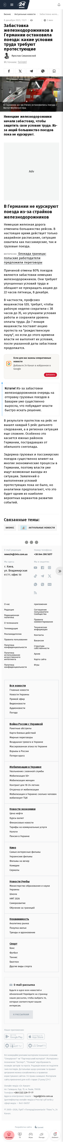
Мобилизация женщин (22, 780)
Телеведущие (11, 629)
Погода (13, 712)
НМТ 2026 (15, 898)
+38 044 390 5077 (43, 554)
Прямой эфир (17, 699)
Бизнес (8, 14)
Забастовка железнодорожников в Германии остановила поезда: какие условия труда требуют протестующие (49, 14)
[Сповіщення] (59, 5)
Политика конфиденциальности (15, 646)
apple (37, 1037)
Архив (37, 654)
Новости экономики (22, 809)
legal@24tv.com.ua (43, 1096)
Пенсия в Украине (20, 836)
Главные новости (19, 690)
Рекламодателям (13, 634)
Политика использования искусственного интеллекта (12, 656)
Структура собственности (41, 647)
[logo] (22, 4)
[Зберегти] (54, 71)
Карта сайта (40, 659)
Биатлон (14, 961)
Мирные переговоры (21, 737)
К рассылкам (21, 1014)
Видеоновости (18, 703)
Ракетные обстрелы (20, 728)
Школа (13, 894)
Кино (13, 847)
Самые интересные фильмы (25, 852)
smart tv (14, 1046)
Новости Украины (19, 694)
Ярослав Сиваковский (24, 56)
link (35, 567)
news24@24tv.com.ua (16, 554)
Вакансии (39, 641)
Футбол (14, 952)
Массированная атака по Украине (28, 746)
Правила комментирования (43, 621)
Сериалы (14, 870)
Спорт (13, 943)
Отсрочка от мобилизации (24, 789)
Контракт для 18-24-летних (24, 785)
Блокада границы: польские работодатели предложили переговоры (25, 258)
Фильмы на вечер (19, 861)
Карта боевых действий (23, 732)
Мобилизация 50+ (19, 776)
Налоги (14, 831)
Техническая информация (41, 628)
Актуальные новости (25, 14)
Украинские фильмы (21, 856)
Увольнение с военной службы (27, 771)
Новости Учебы (20, 881)
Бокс (12, 948)
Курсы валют (17, 818)
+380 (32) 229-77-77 (23, 1093)
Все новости (18, 685)
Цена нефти (16, 813)
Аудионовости (17, 708)
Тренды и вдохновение (22, 932)
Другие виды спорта (21, 966)
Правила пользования (15, 640)
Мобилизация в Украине (25, 767)
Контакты (39, 635)
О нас (7, 604)
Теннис (13, 957)
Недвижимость (19, 919)
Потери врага (17, 755)
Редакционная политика (11, 616)
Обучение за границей (22, 907)
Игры (36, 665)
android (14, 1037)
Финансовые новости (21, 822)
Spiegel (22, 62)
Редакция (9, 610)
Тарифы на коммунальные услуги (28, 827)
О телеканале (11, 623)
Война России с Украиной (26, 724)
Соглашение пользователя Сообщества (41, 612)
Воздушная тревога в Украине (26, 742)
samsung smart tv (37, 1046)
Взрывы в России (19, 751)
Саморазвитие (18, 903)
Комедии (14, 865)
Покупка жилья (18, 928)
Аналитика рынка (19, 923)
